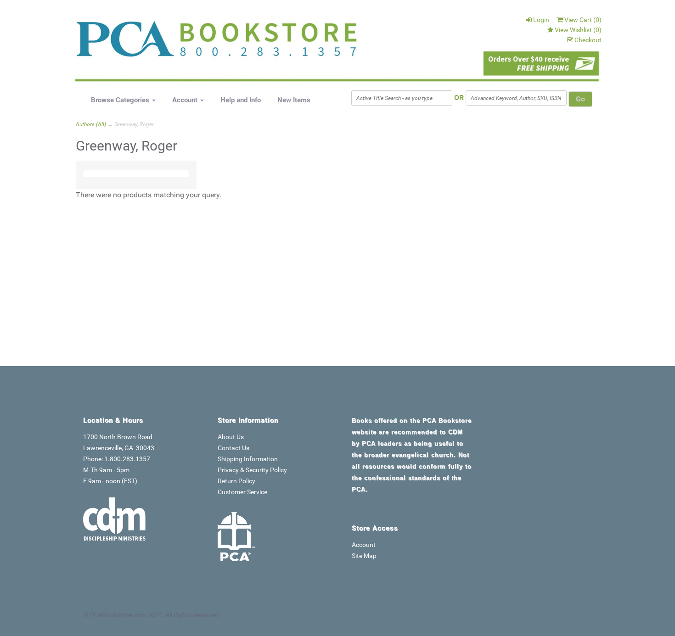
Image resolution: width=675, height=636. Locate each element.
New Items (293, 100)
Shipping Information (248, 459)
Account (185, 100)
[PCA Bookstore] (122, 42)
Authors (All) (91, 124)
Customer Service (242, 492)
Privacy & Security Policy (252, 470)
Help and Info (240, 100)
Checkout (588, 40)
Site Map (364, 555)
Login (541, 19)
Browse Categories (121, 100)
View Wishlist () (578, 29)
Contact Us (233, 448)
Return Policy (236, 481)
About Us (231, 437)
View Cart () (583, 19)
